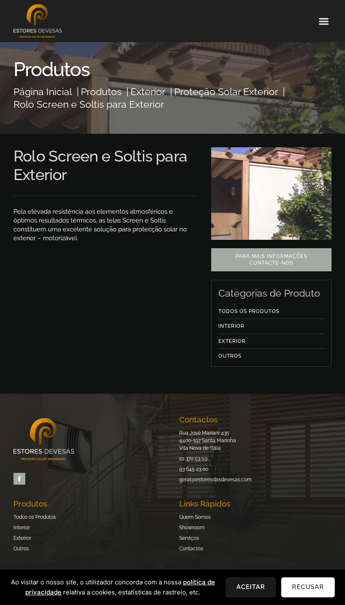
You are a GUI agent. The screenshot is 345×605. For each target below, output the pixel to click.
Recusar (308, 587)
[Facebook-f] (19, 479)
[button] (324, 21)
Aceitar (250, 587)
